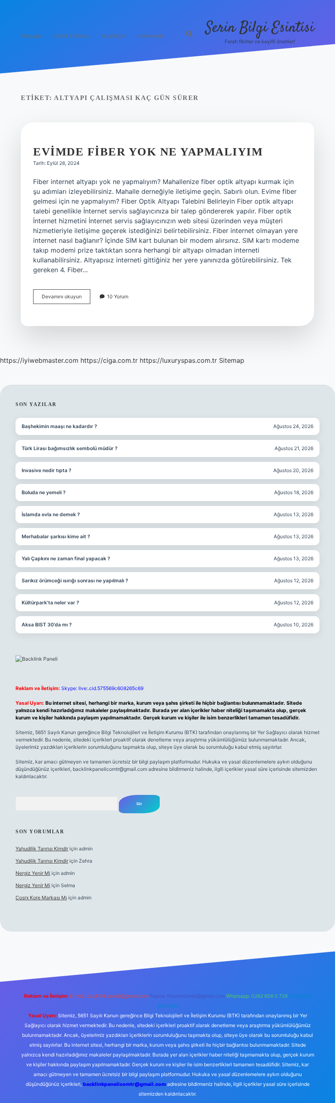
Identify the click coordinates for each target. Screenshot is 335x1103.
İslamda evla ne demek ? (51, 514)
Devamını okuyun (66, 298)
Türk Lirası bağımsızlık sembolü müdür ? (70, 448)
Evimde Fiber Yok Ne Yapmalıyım (148, 151)
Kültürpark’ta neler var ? (50, 602)
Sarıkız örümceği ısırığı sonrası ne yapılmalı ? (75, 580)
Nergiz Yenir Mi (33, 873)
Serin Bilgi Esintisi (259, 28)
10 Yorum (117, 296)
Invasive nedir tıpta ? (46, 470)
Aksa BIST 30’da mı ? (47, 624)
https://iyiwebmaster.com (39, 360)
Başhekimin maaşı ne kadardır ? (59, 426)
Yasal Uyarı (113, 36)
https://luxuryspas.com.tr (178, 360)
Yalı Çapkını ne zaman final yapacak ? (66, 558)
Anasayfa (31, 36)
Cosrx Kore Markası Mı (41, 897)
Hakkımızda (150, 36)
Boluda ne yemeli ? (44, 492)
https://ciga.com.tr (109, 360)
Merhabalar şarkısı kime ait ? (56, 536)
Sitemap (231, 360)
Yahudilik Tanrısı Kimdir (42, 849)
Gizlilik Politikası (71, 36)
